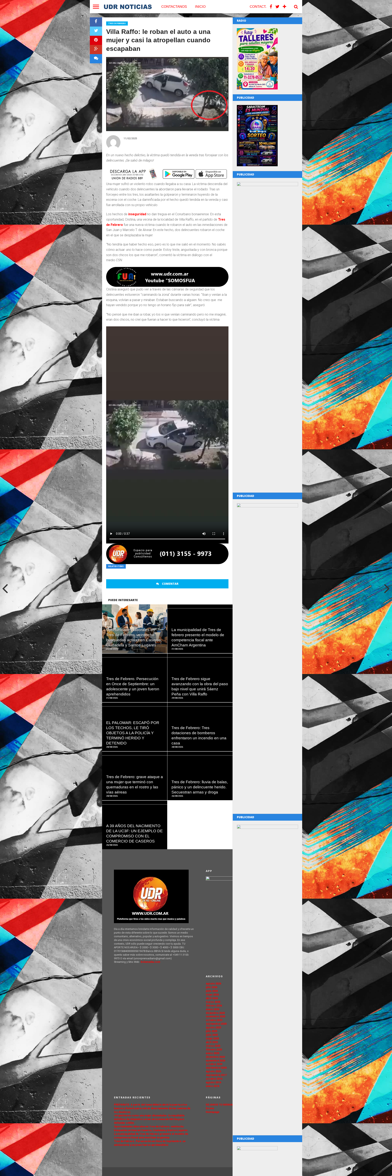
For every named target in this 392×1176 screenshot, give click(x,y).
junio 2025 (212, 1034)
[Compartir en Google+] (96, 49)
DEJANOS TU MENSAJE (221, 1104)
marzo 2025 (213, 1045)
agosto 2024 (213, 1071)
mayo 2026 (212, 994)
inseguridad (137, 214)
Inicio (200, 7)
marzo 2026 (213, 1001)
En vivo (210, 1108)
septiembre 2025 (216, 1023)
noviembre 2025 (215, 1016)
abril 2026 (212, 998)
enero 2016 (212, 1086)
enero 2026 (212, 1009)
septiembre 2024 (216, 1067)
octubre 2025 (214, 1020)
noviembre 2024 (215, 1060)
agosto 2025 (213, 1027)
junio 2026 (212, 990)
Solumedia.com (150, 961)
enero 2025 (212, 1053)
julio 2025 (211, 1031)
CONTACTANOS (174, 7)
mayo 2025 (212, 1038)
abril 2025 (212, 1042)
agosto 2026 (213, 983)
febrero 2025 (214, 1049)
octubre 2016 (214, 1078)
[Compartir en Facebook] (96, 22)
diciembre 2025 (215, 1012)
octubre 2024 (214, 1064)
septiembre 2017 (216, 1075)
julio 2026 (211, 987)
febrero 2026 (214, 1005)
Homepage (212, 1112)
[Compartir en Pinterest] (96, 40)
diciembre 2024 (215, 1056)
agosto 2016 (213, 1082)
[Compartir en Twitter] (96, 31)
